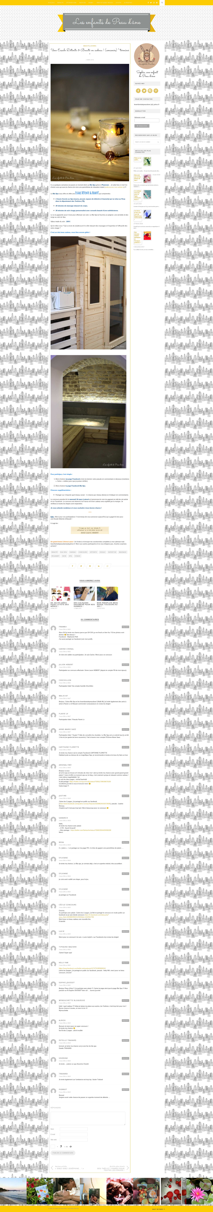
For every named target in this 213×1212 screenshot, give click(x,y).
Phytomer (105, 185)
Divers (118, 2)
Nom (52, 1129)
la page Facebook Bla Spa (75, 486)
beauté (55, 552)
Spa (70, 556)
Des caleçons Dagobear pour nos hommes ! (84, 604)
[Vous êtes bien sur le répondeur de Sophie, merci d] (13, 1191)
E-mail (53, 1134)
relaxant (55, 556)
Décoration (71, 2)
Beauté (60, 2)
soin (64, 556)
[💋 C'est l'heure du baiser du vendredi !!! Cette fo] (119, 1191)
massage (122, 552)
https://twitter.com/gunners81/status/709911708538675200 (90, 781)
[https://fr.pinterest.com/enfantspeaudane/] (156, 93)
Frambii (63, 627)
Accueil (51, 2)
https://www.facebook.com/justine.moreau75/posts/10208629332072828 (84, 804)
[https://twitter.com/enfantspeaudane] (144, 93)
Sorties (82, 2)
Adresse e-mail (139, 117)
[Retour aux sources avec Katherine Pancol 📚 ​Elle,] (40, 1191)
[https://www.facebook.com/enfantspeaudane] (138, 93)
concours (83, 552)
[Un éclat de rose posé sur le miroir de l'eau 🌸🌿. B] (199, 1191)
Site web (54, 1139)
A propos (128, 2)
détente (93, 552)
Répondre (125, 627)
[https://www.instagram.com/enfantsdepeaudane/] (150, 93)
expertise (112, 552)
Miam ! (91, 2)
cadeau (73, 552)
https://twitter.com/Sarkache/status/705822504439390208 (91, 830)
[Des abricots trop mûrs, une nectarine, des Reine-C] (146, 1191)
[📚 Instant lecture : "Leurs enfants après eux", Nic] (93, 1191)
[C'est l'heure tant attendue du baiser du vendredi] (66, 1191)
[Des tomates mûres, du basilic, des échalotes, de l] (173, 1191)
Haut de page (157, 1209)
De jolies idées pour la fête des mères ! (60, 604)
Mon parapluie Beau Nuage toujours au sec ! (107, 604)
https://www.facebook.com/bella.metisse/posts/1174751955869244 (82, 968)
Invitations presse (105, 2)
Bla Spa (93, 185)
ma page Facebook (73, 479)
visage (77, 556)
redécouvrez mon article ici (114, 187)
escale (102, 552)
